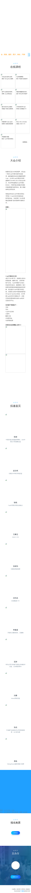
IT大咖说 (22, 891)
